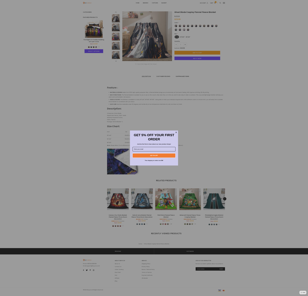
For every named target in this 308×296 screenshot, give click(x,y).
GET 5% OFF (154, 155)
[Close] (176, 132)
